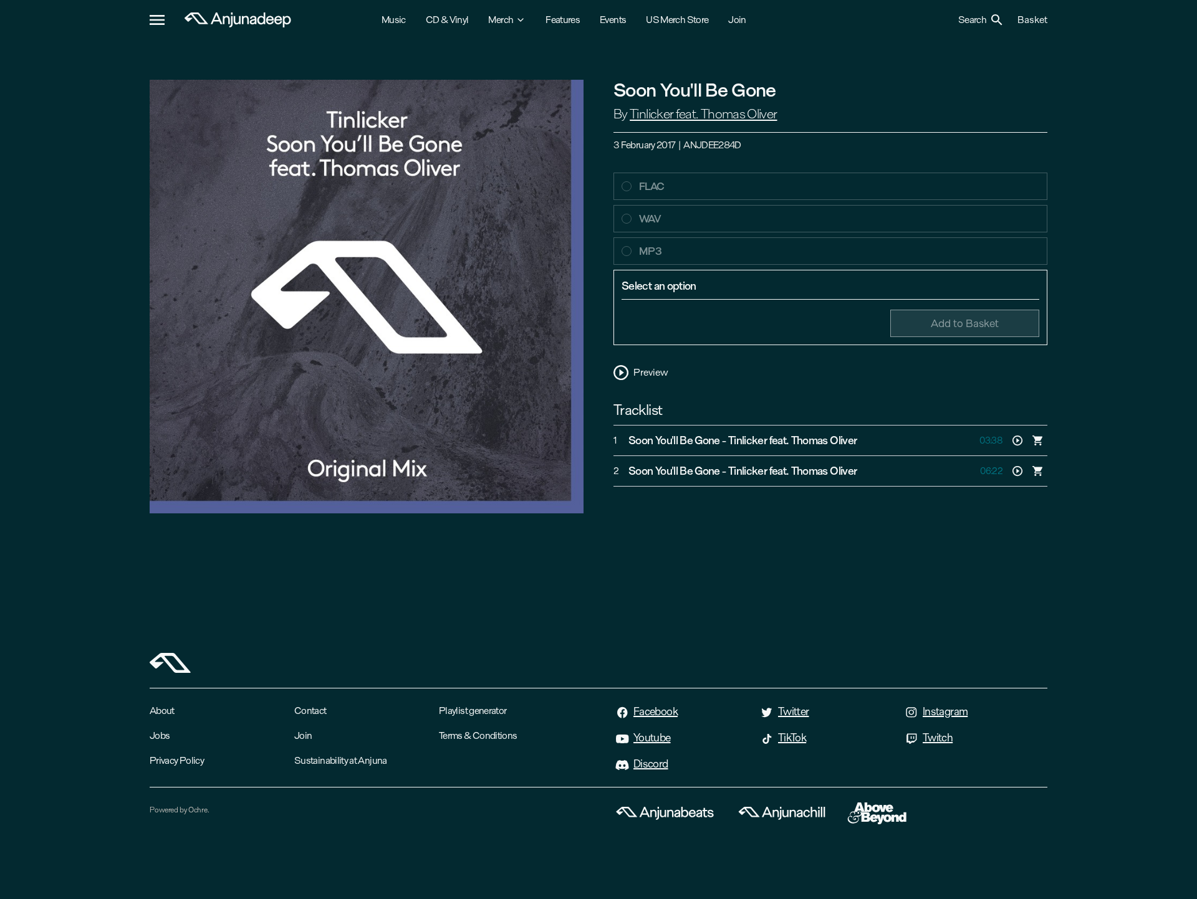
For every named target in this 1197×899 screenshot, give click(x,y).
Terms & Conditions (478, 735)
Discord (650, 764)
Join (737, 20)
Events (613, 20)
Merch (500, 20)
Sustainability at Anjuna (340, 760)
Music (394, 20)
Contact (310, 710)
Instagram (945, 711)
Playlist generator (472, 710)
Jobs (160, 735)
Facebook (655, 711)
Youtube (652, 737)
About (162, 710)
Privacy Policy (177, 760)
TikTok (792, 737)
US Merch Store (677, 20)
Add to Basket (965, 323)
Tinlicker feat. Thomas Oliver (703, 114)
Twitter (793, 711)
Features (563, 20)
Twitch (938, 737)
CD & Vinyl (447, 20)
